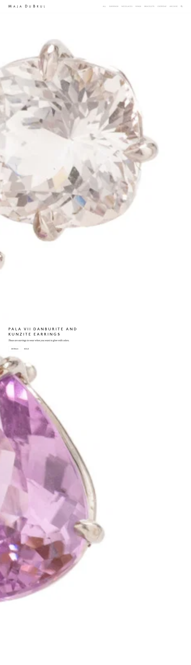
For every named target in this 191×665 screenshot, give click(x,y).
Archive (174, 6)
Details (14, 349)
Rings (138, 6)
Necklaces (126, 6)
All (104, 6)
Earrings (113, 6)
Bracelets (149, 6)
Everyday (162, 6)
